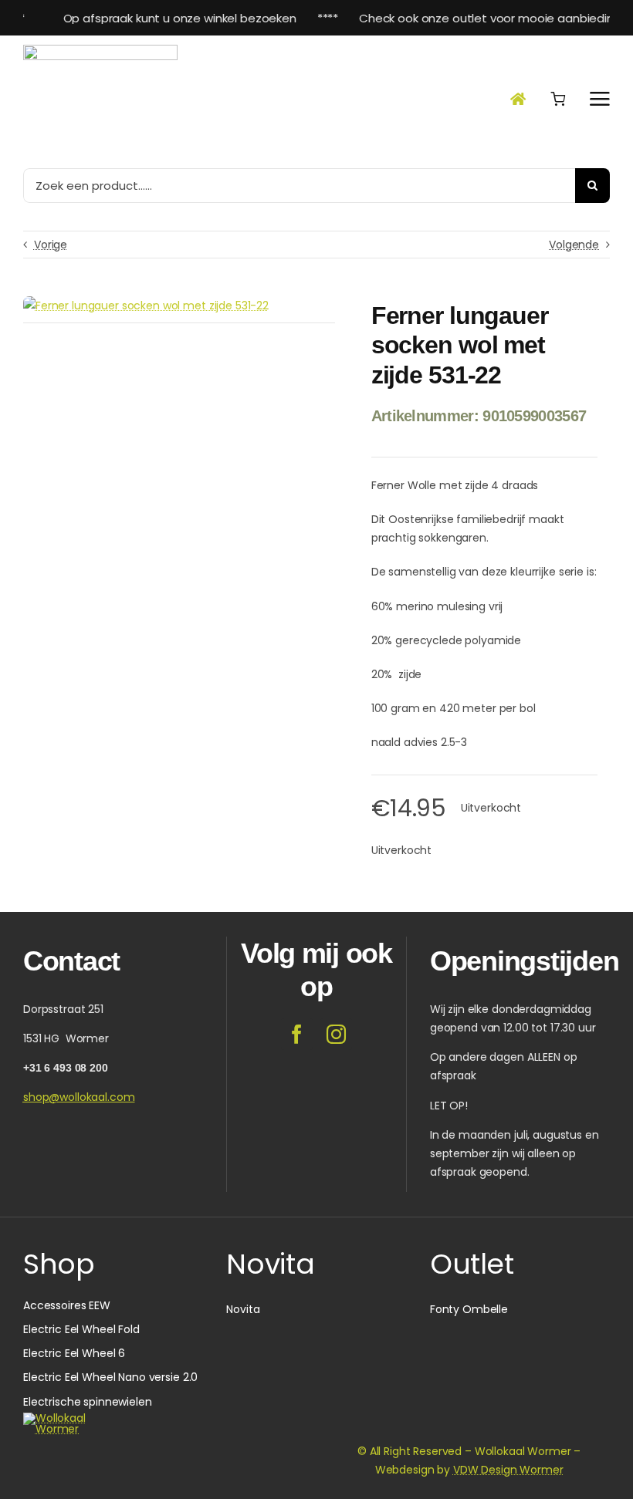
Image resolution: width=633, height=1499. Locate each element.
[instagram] (336, 1034)
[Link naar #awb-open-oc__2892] (600, 99)
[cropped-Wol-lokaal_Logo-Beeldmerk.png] (60, 1418)
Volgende (574, 244)
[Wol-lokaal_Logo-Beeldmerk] (100, 50)
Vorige (50, 244)
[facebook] (297, 1034)
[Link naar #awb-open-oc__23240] (518, 99)
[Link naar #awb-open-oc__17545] (557, 99)
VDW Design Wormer (508, 1469)
